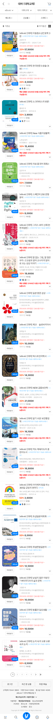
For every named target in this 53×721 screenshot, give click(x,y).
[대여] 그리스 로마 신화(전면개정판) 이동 (26, 238)
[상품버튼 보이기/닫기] (49, 59)
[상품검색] (16, 717)
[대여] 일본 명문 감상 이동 (26, 305)
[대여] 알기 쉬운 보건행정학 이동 (26, 430)
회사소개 (24, 704)
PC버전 (16, 704)
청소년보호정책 (37, 701)
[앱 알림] (48, 717)
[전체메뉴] (5, 717)
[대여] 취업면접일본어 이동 (26, 559)
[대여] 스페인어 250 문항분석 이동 (26, 206)
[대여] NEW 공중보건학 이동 (26, 399)
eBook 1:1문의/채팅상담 (25, 693)
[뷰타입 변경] (50, 26)
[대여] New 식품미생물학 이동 (26, 145)
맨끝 (40, 675)
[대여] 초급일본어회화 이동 (26, 528)
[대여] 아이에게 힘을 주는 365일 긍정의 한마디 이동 (26, 497)
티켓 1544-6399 (27, 690)
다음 (36, 675)
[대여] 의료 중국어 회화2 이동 (26, 175)
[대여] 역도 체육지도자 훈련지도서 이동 (26, 463)
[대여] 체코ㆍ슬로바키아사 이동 (26, 336)
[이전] (3, 3)
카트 (49, 4)
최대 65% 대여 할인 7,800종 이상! (31, 46)
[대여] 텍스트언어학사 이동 (26, 368)
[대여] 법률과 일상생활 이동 (26, 622)
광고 (30, 707)
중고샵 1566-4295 (43, 690)
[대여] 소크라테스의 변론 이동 (26, 113)
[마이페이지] (37, 717)
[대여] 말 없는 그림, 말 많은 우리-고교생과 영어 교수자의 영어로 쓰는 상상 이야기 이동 (26, 271)
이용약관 (13, 701)
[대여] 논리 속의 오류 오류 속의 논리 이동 (26, 654)
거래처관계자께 (34, 704)
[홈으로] (26, 717)
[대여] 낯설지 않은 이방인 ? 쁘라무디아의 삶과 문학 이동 (26, 590)
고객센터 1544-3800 (11, 690)
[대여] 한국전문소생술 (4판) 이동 (26, 80)
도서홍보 (24, 707)
